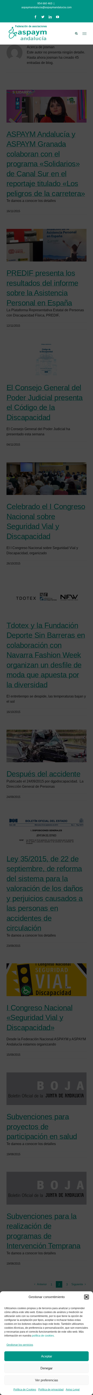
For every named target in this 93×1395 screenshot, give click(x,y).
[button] (86, 1297)
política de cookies (43, 1335)
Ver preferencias (46, 1380)
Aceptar (46, 1356)
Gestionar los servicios (19, 1344)
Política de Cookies (24, 1389)
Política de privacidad (51, 1389)
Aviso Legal (73, 1389)
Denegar (46, 1368)
